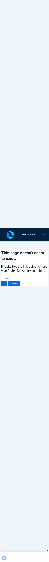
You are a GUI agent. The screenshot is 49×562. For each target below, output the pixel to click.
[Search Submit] (4, 283)
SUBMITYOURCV (27, 234)
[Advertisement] (24, 111)
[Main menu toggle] (44, 234)
